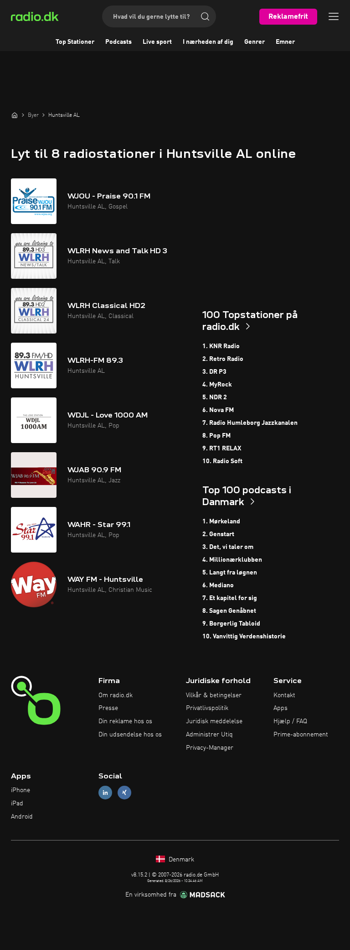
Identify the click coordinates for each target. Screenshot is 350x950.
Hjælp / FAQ (290, 721)
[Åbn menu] (333, 16)
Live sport (157, 42)
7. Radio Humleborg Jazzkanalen (250, 423)
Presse (108, 708)
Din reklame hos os (125, 721)
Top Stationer (75, 42)
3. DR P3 (214, 372)
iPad (17, 803)
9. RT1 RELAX (221, 448)
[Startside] (14, 115)
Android (22, 817)
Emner (285, 42)
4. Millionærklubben (232, 560)
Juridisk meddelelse (214, 721)
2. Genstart (218, 534)
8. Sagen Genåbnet (229, 611)
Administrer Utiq (209, 734)
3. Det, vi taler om (227, 547)
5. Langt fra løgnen (229, 572)
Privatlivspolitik (207, 708)
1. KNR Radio (221, 346)
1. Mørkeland (221, 521)
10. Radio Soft (222, 461)
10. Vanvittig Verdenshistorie (244, 636)
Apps (280, 708)
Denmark (180, 859)
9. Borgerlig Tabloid (231, 624)
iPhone (20, 790)
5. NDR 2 (214, 397)
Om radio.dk (115, 695)
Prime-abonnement (300, 734)
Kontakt (284, 695)
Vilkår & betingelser (214, 695)
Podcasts (118, 42)
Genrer (254, 42)
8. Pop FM (216, 436)
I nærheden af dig (208, 42)
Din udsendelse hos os (130, 734)
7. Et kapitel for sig (229, 598)
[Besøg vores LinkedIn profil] (105, 793)
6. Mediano (218, 585)
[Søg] (205, 16)
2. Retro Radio (222, 359)
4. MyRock (217, 384)
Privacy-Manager (209, 748)
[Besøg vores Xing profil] (124, 793)
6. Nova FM (218, 410)
